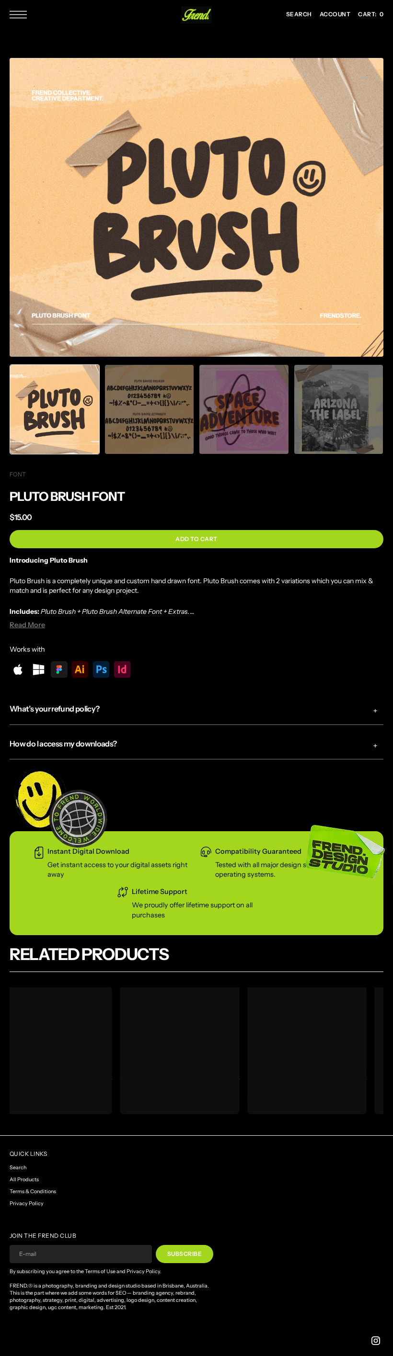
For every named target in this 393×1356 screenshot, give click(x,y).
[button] (21, 15)
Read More (27, 625)
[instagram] (375, 1340)
